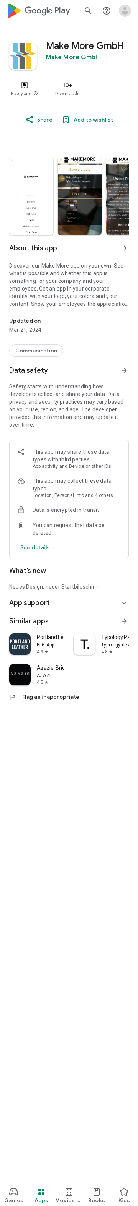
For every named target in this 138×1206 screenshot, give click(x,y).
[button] (35, 93)
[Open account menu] (125, 11)
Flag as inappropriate (44, 696)
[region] (69, 89)
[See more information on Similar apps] (124, 621)
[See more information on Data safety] (124, 370)
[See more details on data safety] (35, 547)
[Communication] (36, 350)
